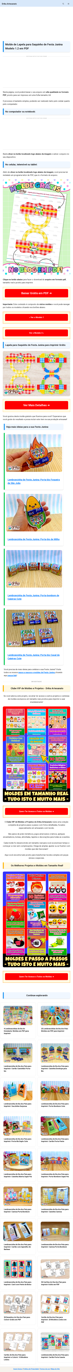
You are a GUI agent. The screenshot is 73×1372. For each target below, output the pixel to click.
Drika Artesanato (9, 4)
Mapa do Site (55, 1369)
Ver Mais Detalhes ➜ (36, 405)
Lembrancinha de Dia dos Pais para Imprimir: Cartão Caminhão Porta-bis (17, 1068)
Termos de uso (45, 1369)
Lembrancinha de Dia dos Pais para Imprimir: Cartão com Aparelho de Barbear (17, 1246)
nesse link (12, 675)
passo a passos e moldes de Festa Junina (36, 672)
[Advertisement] (36, 22)
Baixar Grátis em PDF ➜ (36, 293)
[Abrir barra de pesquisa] (63, 4)
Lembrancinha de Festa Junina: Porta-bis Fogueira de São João (34, 481)
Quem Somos (17, 1369)
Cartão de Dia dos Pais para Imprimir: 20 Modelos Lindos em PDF (54, 1319)
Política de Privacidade (31, 1369)
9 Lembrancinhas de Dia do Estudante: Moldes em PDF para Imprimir (16, 1031)
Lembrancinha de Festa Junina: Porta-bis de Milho (34, 539)
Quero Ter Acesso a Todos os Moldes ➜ (36, 811)
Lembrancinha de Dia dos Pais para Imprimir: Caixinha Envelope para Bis (55, 1068)
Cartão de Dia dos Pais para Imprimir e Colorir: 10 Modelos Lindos (16, 1357)
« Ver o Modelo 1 (36, 317)
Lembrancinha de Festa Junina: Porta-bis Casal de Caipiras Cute (34, 657)
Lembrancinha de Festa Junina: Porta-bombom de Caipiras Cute (33, 597)
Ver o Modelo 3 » (36, 333)
